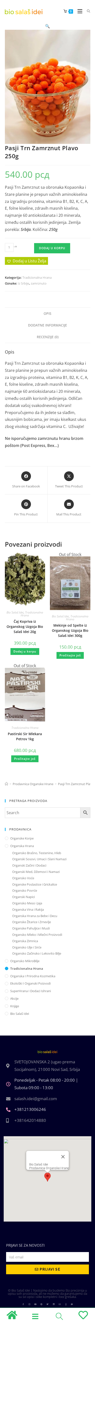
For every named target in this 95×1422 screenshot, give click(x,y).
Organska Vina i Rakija (28, 909)
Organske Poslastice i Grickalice (34, 884)
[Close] (63, 1157)
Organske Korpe (22, 838)
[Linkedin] (54, 1304)
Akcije (14, 998)
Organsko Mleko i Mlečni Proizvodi (37, 934)
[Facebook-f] (23, 1304)
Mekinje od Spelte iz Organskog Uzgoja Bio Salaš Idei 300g (70, 630)
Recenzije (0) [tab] (47, 337)
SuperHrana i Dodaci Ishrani (30, 991)
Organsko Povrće (24, 890)
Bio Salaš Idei (15, 612)
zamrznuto (39, 283)
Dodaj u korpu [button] (24, 651)
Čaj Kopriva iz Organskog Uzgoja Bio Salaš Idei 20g (25, 626)
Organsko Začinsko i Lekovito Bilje (36, 953)
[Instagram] (29, 1304)
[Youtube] (35, 1304)
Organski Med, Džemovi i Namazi (36, 871)
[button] (47, 26)
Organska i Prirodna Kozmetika (32, 976)
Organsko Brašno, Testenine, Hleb (36, 853)
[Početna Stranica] (6, 784)
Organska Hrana (22, 846)
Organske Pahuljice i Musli (31, 928)
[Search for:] (86, 11)
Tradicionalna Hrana (37, 277)
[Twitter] (47, 1304)
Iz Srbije (23, 283)
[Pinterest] (41, 1304)
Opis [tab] (47, 313)
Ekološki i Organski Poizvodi (30, 983)
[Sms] (72, 1304)
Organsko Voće (23, 878)
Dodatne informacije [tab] (47, 325)
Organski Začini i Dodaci (29, 865)
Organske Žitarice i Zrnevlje (31, 922)
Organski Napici (23, 897)
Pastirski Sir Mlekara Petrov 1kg (25, 736)
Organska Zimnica (25, 941)
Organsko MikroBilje (24, 961)
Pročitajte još (70, 655)
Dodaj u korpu (52, 248)
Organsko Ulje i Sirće (26, 947)
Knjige (14, 1006)
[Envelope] (60, 1304)
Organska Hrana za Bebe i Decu (34, 916)
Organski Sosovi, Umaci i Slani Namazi (39, 859)
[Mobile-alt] (66, 1304)
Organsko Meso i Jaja (27, 903)
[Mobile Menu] (78, 11)
